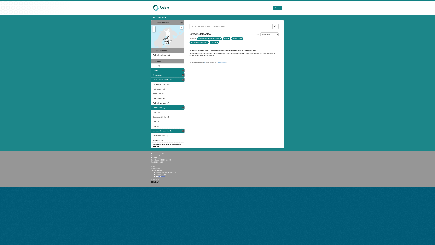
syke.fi (153, 166)
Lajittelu (256, 34)
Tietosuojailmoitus (156, 170)
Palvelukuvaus (155, 168)
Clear (181, 22)
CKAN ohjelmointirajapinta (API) (166, 172)
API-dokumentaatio (221, 62)
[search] (275, 26)
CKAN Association (161, 174)
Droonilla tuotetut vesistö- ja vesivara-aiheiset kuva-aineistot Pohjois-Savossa (223, 50)
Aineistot (277, 8)
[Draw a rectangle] (181, 27)
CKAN (155, 182)
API (205, 62)
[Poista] (220, 38)
